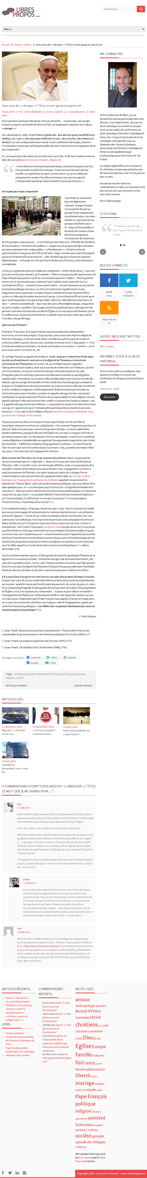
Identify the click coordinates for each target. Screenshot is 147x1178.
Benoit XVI (84, 1011)
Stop (124, 251)
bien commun (38, 674)
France (88, 1063)
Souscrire (109, 403)
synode (97, 1136)
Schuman (84, 1124)
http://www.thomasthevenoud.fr (42, 946)
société (19, 677)
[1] (50, 502)
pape (99, 1090)
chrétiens (86, 1024)
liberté (50, 674)
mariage (84, 1083)
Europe (99, 1046)
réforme (96, 1111)
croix (79, 1038)
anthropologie (22, 674)
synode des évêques (90, 1142)
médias (99, 1084)
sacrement (81, 1118)
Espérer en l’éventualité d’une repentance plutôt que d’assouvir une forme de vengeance (55, 1043)
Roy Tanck (84, 1157)
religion (10, 677)
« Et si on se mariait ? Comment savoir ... (44, 732)
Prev (103, 258)
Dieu (88, 1038)
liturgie (93, 1076)
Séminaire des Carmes (18, 1055)
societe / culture (23, 44)
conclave (81, 1031)
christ (95, 1017)
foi (78, 1062)
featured (98, 1055)
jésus (91, 1069)
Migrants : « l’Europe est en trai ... (13, 732)
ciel (100, 1026)
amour (82, 1000)
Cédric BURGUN (32, 111)
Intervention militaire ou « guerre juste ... (76, 732)
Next (142, 258)
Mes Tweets (107, 352)
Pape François (66, 674)
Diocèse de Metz (15, 1033)
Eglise (83, 1046)
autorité (101, 1006)
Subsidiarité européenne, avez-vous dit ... (15, 768)
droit (97, 1038)
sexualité (98, 1125)
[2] (78, 545)
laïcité (100, 1069)
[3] (37, 609)
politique (80, 674)
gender (98, 1063)
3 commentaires (76, 111)
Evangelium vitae (52, 526)
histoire (81, 1069)
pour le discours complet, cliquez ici (41, 159)
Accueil (6, 44)
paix (92, 1089)
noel (86, 1090)
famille (83, 1055)
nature (79, 1090)
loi (56, 674)
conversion (95, 1031)
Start (121, 251)
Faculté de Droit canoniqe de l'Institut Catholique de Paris (20, 1040)
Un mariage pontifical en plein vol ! (56, 1058)
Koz (19, 804)
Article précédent (16, 685)
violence (80, 1147)
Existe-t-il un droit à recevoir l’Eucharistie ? (56, 1006)
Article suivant (83, 685)
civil (105, 1025)
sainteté (96, 1118)
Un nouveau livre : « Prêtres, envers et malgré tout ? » (17, 1016)
